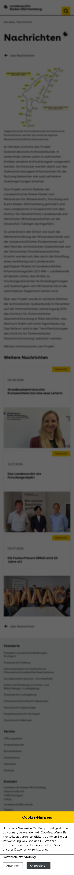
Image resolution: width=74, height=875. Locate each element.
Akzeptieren (38, 865)
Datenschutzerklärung (19, 857)
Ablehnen (13, 865)
